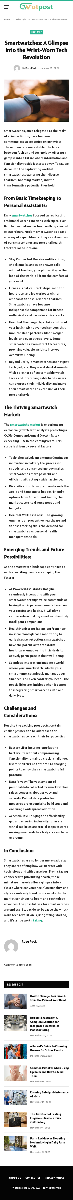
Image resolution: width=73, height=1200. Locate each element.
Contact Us (33, 1177)
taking (37, 920)
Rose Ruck (30, 67)
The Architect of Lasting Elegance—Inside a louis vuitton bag (45, 1118)
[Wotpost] (36, 7)
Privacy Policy (54, 1177)
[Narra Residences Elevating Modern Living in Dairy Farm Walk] (15, 1143)
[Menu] (6, 6)
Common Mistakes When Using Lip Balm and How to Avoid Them (49, 1072)
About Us (15, 1177)
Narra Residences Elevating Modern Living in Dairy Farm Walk (47, 1142)
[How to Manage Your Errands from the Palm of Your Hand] (15, 1001)
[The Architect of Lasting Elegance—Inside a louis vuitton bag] (15, 1119)
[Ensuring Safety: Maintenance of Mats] (15, 1097)
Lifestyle (36, 32)
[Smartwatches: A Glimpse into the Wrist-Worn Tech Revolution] (36, 101)
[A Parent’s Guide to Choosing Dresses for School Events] (15, 1051)
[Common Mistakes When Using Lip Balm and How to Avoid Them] (15, 1073)
